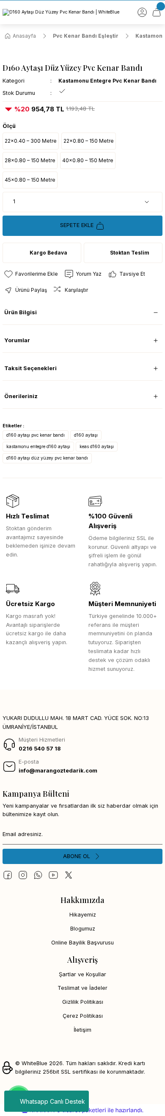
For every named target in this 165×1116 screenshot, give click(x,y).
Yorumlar (17, 340)
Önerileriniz (21, 396)
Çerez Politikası (83, 1016)
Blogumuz (82, 928)
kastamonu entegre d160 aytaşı (38, 446)
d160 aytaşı (86, 435)
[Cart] (156, 12)
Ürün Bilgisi (20, 312)
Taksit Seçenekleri (30, 368)
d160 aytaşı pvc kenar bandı (35, 435)
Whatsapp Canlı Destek (52, 1101)
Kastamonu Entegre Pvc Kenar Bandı (107, 81)
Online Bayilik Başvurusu (82, 942)
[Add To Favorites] (31, 274)
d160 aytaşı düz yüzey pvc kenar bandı (47, 457)
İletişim (82, 1030)
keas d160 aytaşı (97, 446)
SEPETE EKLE (77, 225)
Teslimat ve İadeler (82, 988)
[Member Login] (142, 12)
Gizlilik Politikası (82, 1002)
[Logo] (61, 12)
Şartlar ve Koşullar (82, 974)
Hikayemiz (82, 914)
